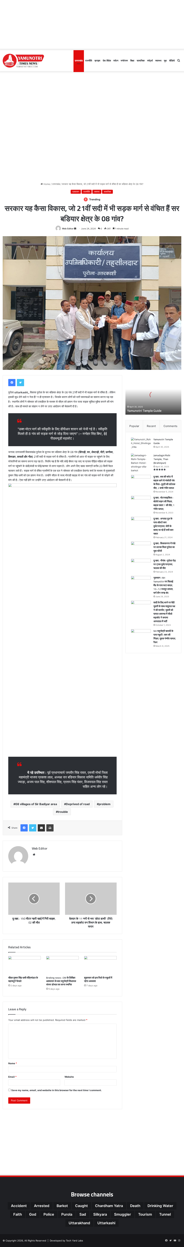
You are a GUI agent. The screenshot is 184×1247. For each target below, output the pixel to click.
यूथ (165, 60)
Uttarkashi (106, 1223)
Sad (82, 1214)
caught (81, 1206)
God (32, 1214)
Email (12, 1076)
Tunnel (165, 1214)
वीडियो (172, 60)
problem (105, 804)
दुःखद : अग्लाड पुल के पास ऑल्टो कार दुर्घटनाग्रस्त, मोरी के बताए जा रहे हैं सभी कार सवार (163, 526)
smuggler (122, 1214)
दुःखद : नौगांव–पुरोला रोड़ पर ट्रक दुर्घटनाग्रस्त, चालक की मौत (164, 564)
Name (12, 1063)
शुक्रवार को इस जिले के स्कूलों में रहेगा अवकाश (98, 979)
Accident (19, 1206)
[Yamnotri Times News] (23, 61)
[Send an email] (75, 228)
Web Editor (67, 228)
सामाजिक (141, 60)
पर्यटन (115, 60)
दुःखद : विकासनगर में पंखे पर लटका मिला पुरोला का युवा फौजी (164, 547)
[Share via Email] (41, 827)
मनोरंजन (124, 60)
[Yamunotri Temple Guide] (141, 444)
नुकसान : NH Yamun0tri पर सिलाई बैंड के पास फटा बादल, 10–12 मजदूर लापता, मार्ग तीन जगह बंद (163, 585)
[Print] (50, 827)
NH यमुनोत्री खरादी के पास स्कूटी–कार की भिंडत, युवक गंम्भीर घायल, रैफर (164, 637)
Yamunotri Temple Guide (144, 411)
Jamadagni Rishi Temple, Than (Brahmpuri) (161, 459)
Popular (134, 426)
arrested (41, 1206)
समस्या (97, 191)
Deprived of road (78, 804)
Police (48, 1214)
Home (46, 184)
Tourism (145, 1214)
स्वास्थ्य (158, 60)
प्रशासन (75, 191)
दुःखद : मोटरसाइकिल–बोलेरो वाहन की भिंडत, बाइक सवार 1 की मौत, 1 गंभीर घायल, (163, 503)
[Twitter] (20, 382)
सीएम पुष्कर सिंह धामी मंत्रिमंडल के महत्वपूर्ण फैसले (23, 979)
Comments (170, 426)
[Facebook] (11, 382)
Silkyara (100, 1214)
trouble (63, 812)
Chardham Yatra (109, 1206)
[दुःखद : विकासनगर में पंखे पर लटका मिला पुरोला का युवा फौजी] (141, 548)
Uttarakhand (79, 1223)
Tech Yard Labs (74, 1240)
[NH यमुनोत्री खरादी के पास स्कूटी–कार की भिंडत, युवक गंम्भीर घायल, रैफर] (141, 636)
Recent (151, 426)
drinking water (160, 1206)
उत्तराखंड (79, 60)
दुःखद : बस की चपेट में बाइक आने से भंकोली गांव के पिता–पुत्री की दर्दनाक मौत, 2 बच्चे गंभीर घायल (164, 482)
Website (69, 1076)
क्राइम (97, 60)
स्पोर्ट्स (150, 60)
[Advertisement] (92, 25)
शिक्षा (132, 60)
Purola (66, 1214)
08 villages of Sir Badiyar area (36, 804)
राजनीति (88, 60)
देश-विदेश (107, 60)
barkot (62, 1206)
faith (17, 1214)
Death (135, 1206)
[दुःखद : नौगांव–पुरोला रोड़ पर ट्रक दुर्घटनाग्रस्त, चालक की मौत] (141, 565)
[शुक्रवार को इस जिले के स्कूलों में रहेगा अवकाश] (100, 965)
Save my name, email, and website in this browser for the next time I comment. (56, 1090)
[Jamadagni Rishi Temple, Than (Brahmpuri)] (141, 463)
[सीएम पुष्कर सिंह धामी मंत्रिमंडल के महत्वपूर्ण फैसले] (24, 965)
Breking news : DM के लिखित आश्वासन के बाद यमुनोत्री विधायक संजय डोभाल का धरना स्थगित (61, 981)
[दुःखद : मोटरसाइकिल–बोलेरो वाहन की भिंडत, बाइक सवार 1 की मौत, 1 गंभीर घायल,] (141, 502)
